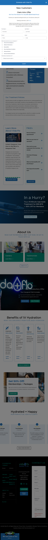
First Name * (4, 28)
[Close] (46, 2)
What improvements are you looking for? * (9, 41)
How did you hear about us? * (7, 55)
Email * (26, 35)
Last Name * (27, 28)
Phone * (3, 35)
